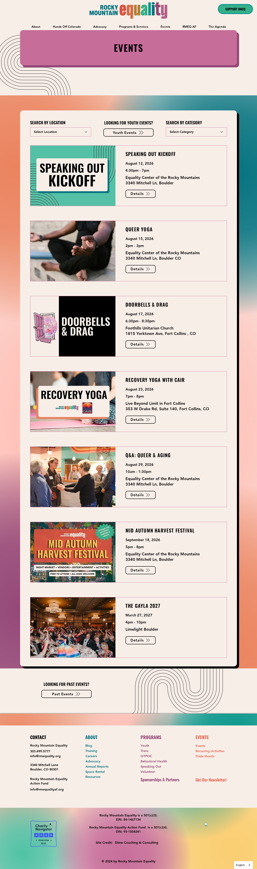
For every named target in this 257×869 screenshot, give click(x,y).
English (240, 865)
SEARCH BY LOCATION (47, 122)
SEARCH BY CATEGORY (184, 122)
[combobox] (243, 865)
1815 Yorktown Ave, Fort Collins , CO (160, 333)
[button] (133, 26)
